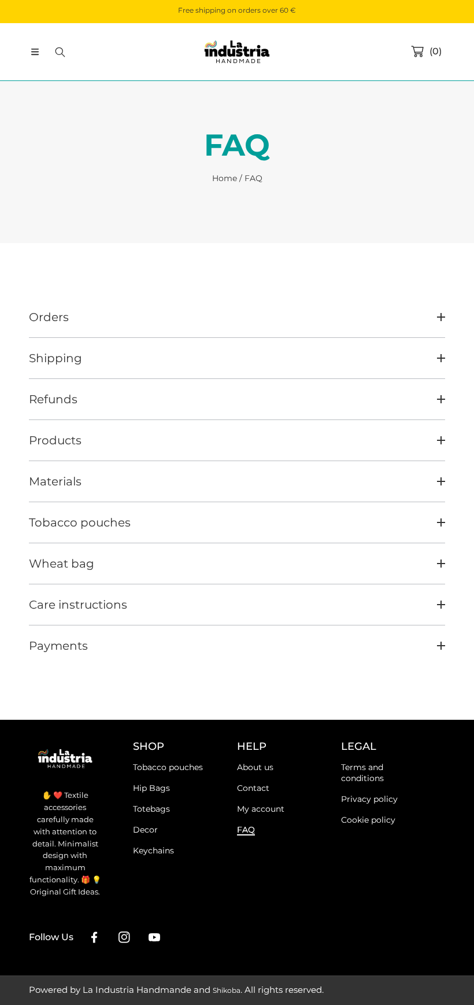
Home (224, 178)
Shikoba (226, 990)
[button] (34, 52)
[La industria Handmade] (237, 52)
